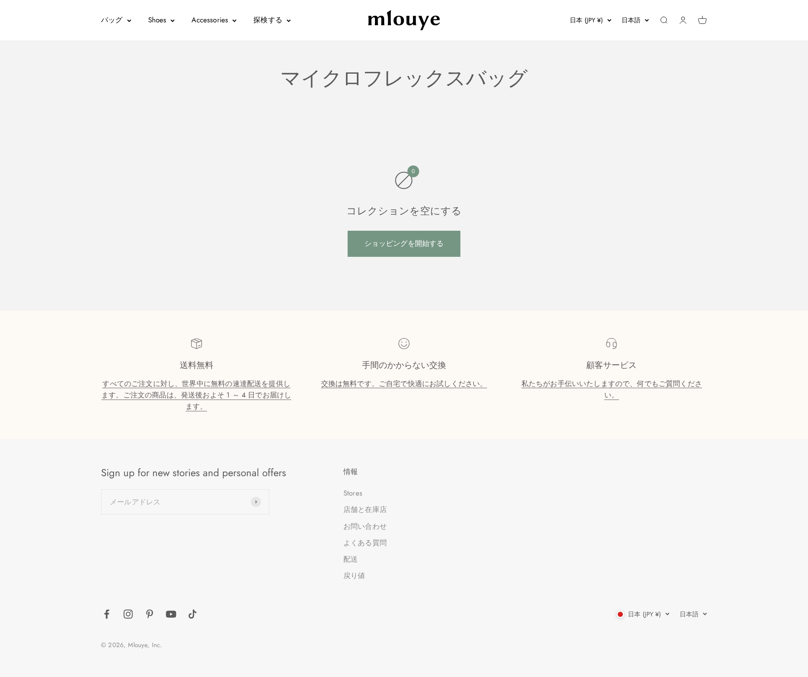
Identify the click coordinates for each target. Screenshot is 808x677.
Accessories (209, 20)
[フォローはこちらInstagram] (128, 614)
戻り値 (354, 575)
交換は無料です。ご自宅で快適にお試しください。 (404, 383)
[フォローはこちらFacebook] (106, 614)
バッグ (112, 20)
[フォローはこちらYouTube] (171, 614)
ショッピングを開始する (404, 243)
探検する (267, 20)
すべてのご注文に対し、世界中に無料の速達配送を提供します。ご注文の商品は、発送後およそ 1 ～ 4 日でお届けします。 (196, 394)
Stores (352, 493)
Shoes (157, 20)
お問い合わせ (365, 526)
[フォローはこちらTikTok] (192, 614)
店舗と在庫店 (365, 509)
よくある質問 (365, 543)
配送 (350, 559)
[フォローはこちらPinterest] (149, 614)
